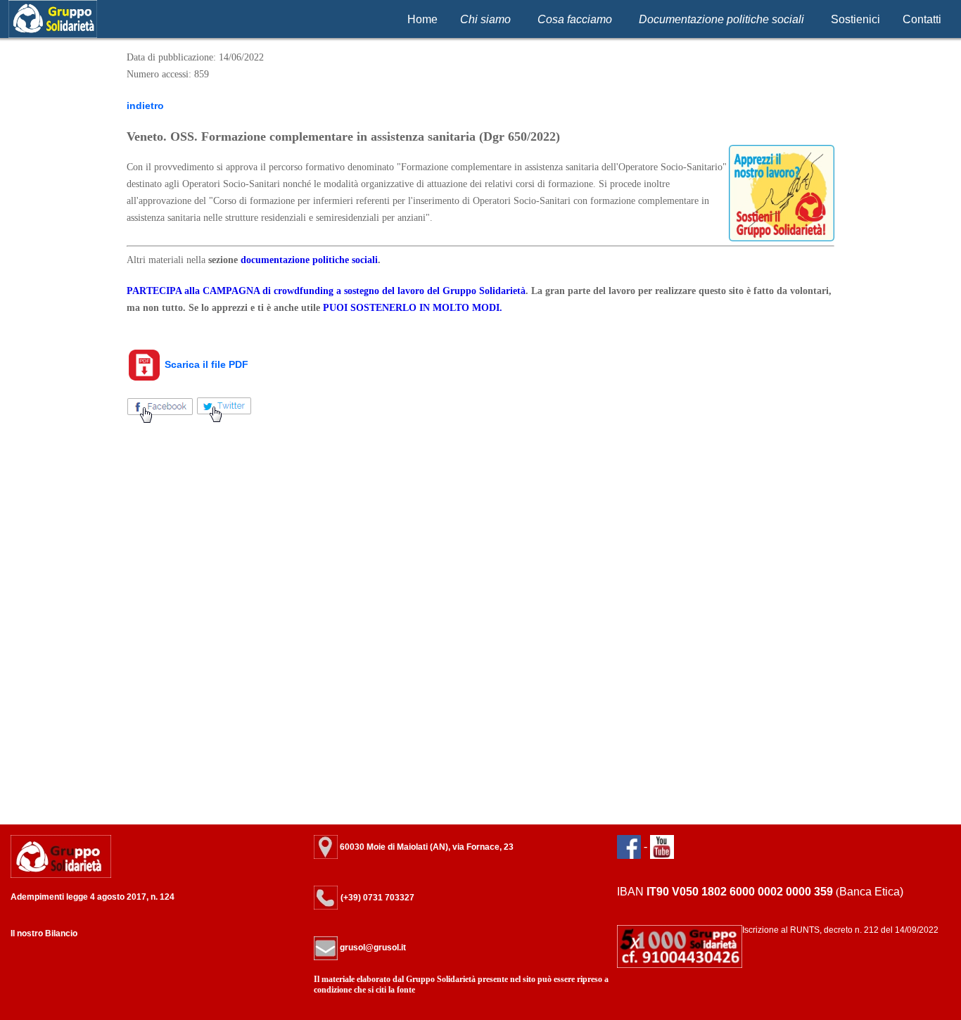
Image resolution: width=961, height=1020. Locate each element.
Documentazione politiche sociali (721, 19)
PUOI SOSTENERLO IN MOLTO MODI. (412, 307)
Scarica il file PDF (205, 364)
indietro (145, 105)
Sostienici (855, 19)
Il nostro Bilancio (44, 933)
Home (422, 19)
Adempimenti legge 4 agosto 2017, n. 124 (92, 897)
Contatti (922, 19)
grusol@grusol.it (372, 947)
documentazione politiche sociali (309, 260)
